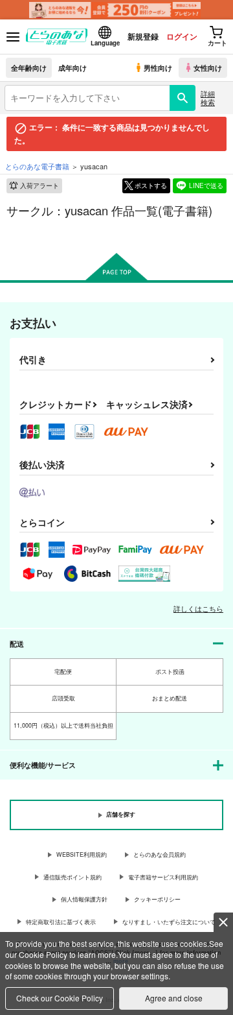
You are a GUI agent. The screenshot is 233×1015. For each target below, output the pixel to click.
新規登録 (143, 36)
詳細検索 (208, 97)
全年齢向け (29, 67)
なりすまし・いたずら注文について (169, 922)
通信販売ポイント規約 (72, 877)
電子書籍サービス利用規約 (163, 877)
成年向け (72, 67)
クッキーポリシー (157, 899)
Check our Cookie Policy (59, 997)
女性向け (208, 67)
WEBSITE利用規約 (81, 854)
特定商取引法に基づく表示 (61, 922)
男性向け (158, 67)
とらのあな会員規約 (159, 854)
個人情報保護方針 (84, 899)
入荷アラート (39, 185)
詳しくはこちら (198, 608)
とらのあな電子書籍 (37, 166)
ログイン (181, 36)
